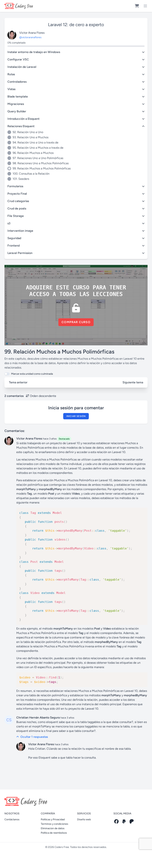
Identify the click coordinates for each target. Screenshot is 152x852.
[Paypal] (124, 821)
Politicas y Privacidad (53, 819)
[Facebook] (116, 821)
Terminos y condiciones (54, 823)
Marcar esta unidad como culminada (32, 373)
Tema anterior (18, 382)
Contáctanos (11, 819)
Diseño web (84, 819)
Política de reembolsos (54, 832)
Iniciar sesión (76, 416)
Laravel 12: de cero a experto (76, 24)
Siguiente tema (133, 382)
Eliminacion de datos (53, 828)
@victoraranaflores (30, 37)
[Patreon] (132, 821)
